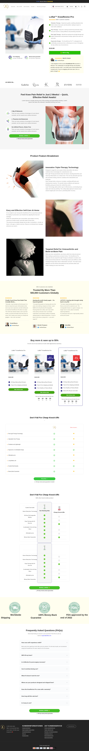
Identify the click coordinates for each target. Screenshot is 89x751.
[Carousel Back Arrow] (7, 1)
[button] (33, 6)
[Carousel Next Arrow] (81, 1)
